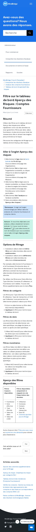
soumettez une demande (14, 432)
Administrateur (10, 45)
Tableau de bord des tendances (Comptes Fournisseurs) (14, 480)
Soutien (19, 73)
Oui (26, 444)
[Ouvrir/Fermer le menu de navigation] (31, 3)
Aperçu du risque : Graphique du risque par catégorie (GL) (17, 474)
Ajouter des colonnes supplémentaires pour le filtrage (16, 468)
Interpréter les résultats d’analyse (18, 59)
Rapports (9, 73)
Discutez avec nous (26, 430)
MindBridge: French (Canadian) (13, 80)
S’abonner (28, 113)
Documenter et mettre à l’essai (17, 66)
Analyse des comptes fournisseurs (18, 85)
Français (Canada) (13, 523)
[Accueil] (10, 4)
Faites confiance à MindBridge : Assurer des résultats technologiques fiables (17, 497)
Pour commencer (12, 52)
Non (26, 451)
